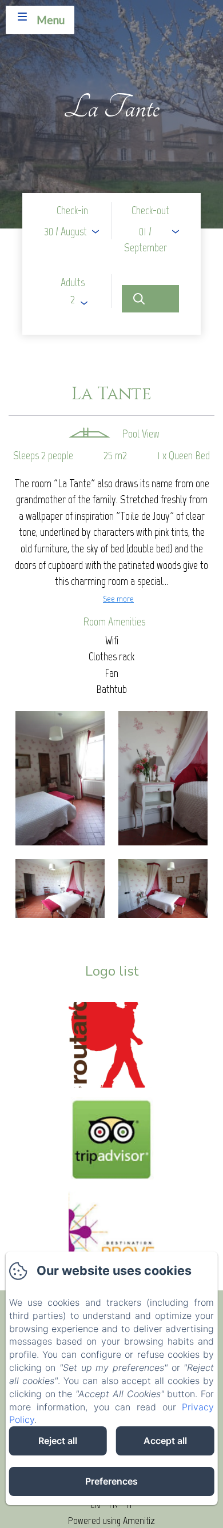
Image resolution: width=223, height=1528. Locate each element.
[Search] (150, 298)
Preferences (111, 1481)
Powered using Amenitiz (111, 1520)
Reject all (57, 1440)
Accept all (165, 1440)
